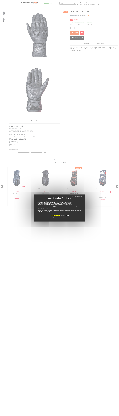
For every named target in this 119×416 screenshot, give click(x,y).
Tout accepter (55, 215)
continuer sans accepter (77, 196)
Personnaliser (64, 215)
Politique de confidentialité (59, 217)
